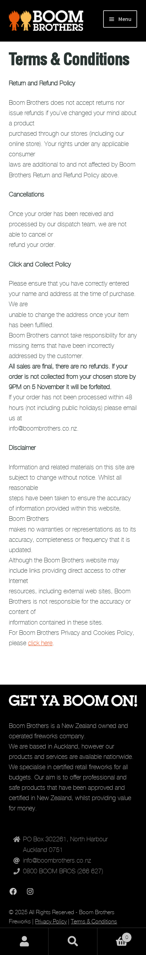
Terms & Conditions (94, 921)
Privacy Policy (51, 921)
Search (73, 941)
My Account (24, 941)
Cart (112, 934)
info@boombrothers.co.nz (57, 860)
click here (40, 643)
